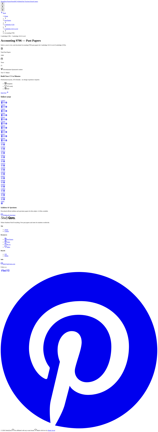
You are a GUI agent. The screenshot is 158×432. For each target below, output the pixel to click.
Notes (12, 1)
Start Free (3, 93)
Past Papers (7, 1)
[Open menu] (2, 9)
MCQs (16, 1)
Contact (35, 1)
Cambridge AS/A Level (11, 29)
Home (2, 1)
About (31, 1)
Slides (20, 1)
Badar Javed (51, 430)
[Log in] (2, 4)
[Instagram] (8, 271)
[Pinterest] (79, 428)
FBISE (6, 256)
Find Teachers (26, 1)
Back (4, 13)
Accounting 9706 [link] (9, 33)
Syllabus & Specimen (9, 215)
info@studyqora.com (9, 264)
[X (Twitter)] (6, 271)
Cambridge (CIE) (9, 24)
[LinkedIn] (4, 271)
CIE (5, 254)
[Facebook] (2, 271)
